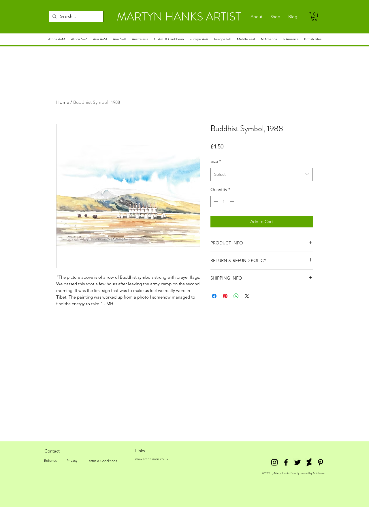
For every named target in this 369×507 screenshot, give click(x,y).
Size (215, 161)
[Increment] (232, 201)
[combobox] (261, 174)
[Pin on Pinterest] (225, 296)
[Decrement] (215, 201)
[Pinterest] (320, 462)
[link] (314, 16)
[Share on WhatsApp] (236, 296)
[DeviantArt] (309, 462)
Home (62, 102)
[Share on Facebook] (214, 296)
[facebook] (286, 462)
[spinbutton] (224, 201)
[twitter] (297, 462)
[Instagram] (274, 462)
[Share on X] (247, 296)
